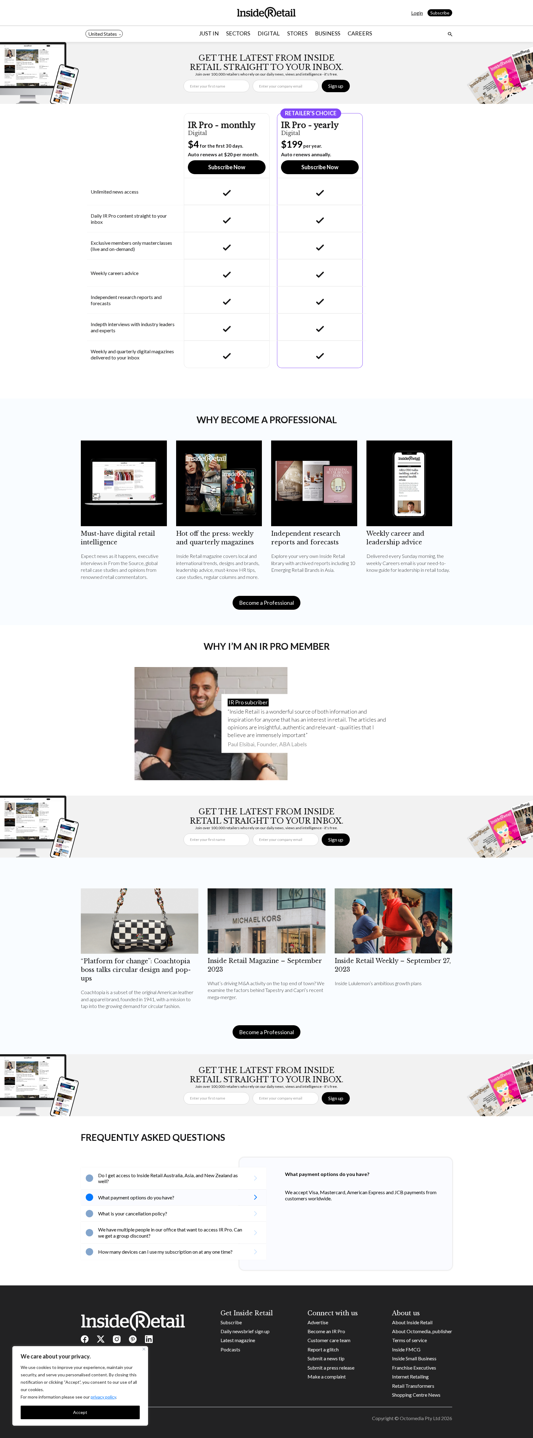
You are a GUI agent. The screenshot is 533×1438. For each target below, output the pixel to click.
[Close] (144, 1349)
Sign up (335, 86)
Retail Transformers (413, 1386)
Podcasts (230, 1349)
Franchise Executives (414, 1367)
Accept (80, 1412)
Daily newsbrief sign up (245, 1331)
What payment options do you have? (136, 1197)
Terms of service (409, 1340)
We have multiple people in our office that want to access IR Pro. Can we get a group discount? (170, 1232)
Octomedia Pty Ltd (420, 1418)
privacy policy (103, 1396)
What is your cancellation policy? (132, 1213)
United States (102, 34)
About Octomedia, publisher (422, 1331)
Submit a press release (331, 1367)
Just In (209, 33)
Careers (360, 33)
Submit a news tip (326, 1358)
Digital (269, 33)
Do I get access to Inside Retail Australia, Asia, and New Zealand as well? (168, 1178)
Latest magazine (238, 1340)
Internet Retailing (410, 1376)
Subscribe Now (226, 167)
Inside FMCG (406, 1349)
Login (417, 13)
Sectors (238, 33)
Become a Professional (266, 602)
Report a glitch (323, 1349)
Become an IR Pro (326, 1331)
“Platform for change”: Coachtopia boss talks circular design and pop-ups (136, 969)
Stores (297, 33)
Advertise (318, 1322)
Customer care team (329, 1340)
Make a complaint (327, 1376)
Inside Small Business (414, 1358)
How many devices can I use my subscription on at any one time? (165, 1252)
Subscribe (439, 12)
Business (327, 33)
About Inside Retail (412, 1322)
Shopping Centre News (416, 1395)
